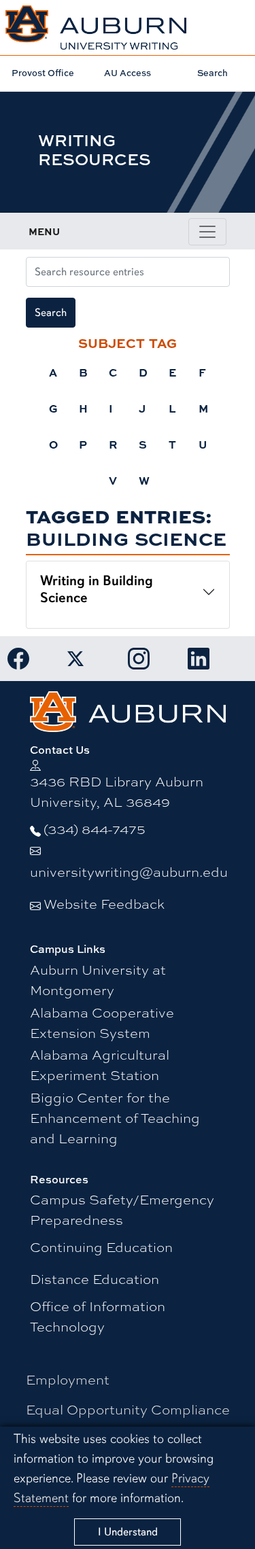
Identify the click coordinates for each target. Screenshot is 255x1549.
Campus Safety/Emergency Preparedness (122, 1209)
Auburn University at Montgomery (98, 979)
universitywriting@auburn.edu (129, 871)
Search (212, 73)
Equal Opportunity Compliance (128, 1409)
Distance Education (94, 1278)
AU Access (127, 73)
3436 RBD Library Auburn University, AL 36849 (116, 791)
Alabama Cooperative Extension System (102, 1022)
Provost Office (43, 73)
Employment (67, 1379)
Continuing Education (101, 1246)
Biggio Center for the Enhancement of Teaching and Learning (115, 1117)
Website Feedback (104, 903)
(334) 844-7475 (95, 828)
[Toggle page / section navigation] (207, 231)
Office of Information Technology (97, 1315)
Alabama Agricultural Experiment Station (99, 1064)
